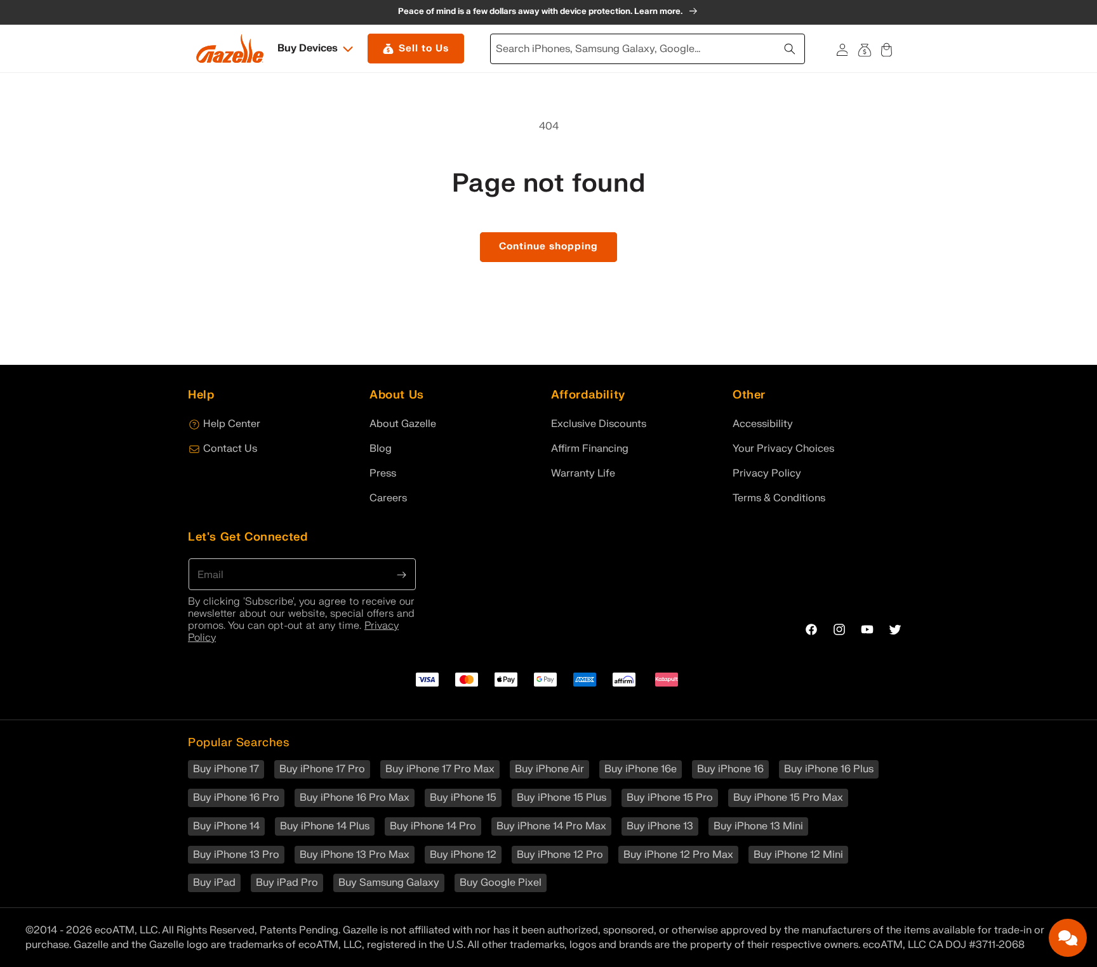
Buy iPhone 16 (730, 769)
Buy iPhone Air (549, 769)
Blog (380, 448)
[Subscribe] (402, 573)
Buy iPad (214, 882)
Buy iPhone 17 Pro (322, 769)
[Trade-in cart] (864, 48)
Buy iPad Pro (287, 882)
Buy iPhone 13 (660, 826)
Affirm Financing (589, 448)
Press (382, 473)
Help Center (231, 424)
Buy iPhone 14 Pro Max (551, 826)
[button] (316, 49)
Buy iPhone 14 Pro (433, 826)
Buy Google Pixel (501, 882)
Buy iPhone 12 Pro (560, 854)
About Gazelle (402, 424)
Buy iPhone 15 (463, 797)
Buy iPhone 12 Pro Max (678, 854)
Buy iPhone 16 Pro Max (354, 797)
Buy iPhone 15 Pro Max (788, 797)
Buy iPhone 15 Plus (561, 797)
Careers (388, 498)
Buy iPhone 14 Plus (324, 826)
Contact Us (230, 448)
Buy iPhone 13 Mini (758, 826)
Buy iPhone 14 (226, 826)
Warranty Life (583, 473)
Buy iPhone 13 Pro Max (354, 854)
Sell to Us (424, 49)
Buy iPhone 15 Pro (670, 797)
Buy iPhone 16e (640, 769)
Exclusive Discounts (598, 424)
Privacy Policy (767, 473)
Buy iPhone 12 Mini (798, 854)
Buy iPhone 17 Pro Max (440, 769)
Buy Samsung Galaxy (388, 882)
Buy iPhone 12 (463, 854)
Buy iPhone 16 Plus (829, 769)
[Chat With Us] (1068, 938)
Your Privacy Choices (783, 448)
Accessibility (763, 424)
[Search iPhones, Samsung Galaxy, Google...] (791, 48)
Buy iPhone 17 (226, 769)
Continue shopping (548, 246)
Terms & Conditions (779, 498)
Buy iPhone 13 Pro (236, 854)
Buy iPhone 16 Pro (236, 797)
